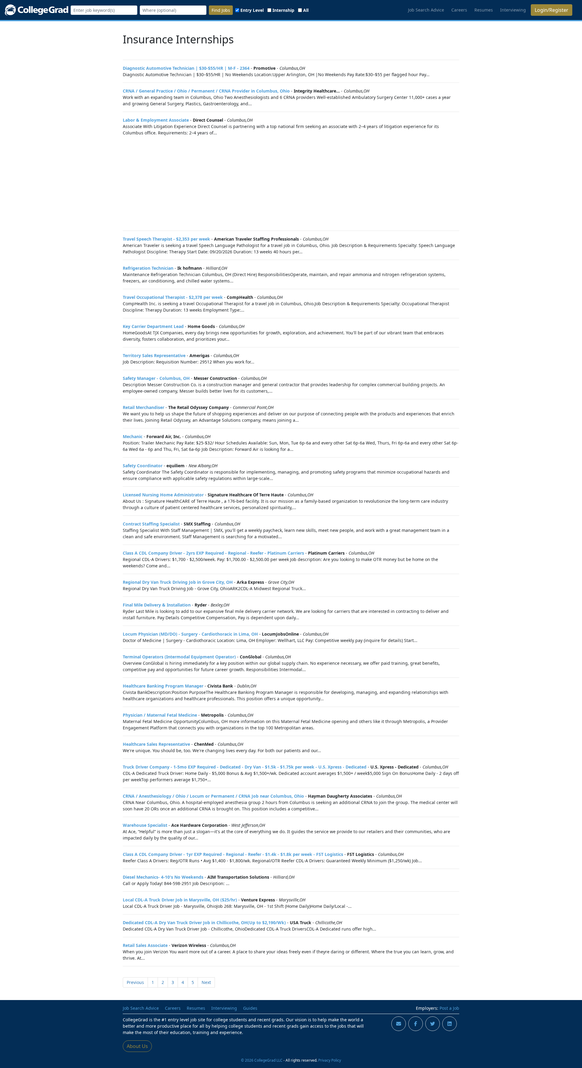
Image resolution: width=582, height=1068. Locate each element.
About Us (137, 1046)
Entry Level (252, 10)
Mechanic (132, 436)
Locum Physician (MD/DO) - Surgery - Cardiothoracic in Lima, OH (190, 634)
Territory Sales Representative (154, 355)
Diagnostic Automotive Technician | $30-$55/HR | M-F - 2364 (186, 68)
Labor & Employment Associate (156, 120)
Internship (283, 10)
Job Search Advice (426, 10)
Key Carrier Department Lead (153, 326)
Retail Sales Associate (145, 945)
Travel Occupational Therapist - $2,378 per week (173, 297)
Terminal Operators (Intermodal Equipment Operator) (179, 657)
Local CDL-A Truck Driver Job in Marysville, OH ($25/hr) (180, 900)
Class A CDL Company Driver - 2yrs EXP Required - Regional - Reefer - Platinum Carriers (213, 553)
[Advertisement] (291, 183)
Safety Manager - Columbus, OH (156, 378)
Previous (135, 982)
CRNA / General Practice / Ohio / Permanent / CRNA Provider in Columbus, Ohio (206, 91)
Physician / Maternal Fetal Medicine (160, 715)
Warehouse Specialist (145, 825)
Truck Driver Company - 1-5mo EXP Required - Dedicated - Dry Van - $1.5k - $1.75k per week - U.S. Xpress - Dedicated (244, 767)
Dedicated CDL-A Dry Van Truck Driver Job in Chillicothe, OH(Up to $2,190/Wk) (204, 922)
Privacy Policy (329, 1060)
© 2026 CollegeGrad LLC (262, 1060)
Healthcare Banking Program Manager (163, 686)
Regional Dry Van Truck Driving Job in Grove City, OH (178, 582)
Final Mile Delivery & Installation (157, 605)
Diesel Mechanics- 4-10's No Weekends (163, 877)
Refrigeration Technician (148, 268)
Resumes (483, 10)
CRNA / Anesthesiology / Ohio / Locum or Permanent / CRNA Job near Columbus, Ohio (213, 796)
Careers (459, 10)
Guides (250, 1008)
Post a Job (449, 1008)
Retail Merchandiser (143, 407)
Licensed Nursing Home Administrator (163, 495)
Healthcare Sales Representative (156, 744)
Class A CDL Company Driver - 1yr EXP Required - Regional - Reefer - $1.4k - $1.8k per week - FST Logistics (233, 854)
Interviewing (513, 10)
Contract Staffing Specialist (151, 524)
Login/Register (551, 10)
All (306, 10)
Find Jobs (221, 10)
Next (206, 982)
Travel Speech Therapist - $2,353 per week (166, 239)
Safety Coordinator (142, 465)
